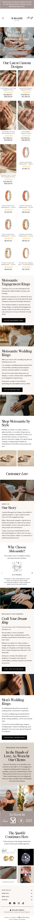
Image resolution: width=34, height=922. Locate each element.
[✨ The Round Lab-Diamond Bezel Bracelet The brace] (8, 874)
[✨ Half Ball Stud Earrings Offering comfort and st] (8, 857)
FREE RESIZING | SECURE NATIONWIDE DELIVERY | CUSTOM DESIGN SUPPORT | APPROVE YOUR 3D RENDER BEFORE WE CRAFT (17, 4)
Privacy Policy (22, 919)
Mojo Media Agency (25, 917)
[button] (1, 457)
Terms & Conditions (13, 919)
